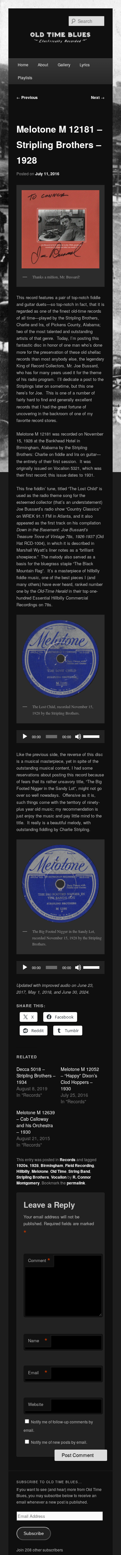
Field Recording (79, 1165)
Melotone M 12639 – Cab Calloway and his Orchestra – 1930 (35, 1122)
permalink (76, 1183)
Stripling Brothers (32, 1177)
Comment (39, 1260)
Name (37, 1340)
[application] (60, 736)
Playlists (25, 77)
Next (98, 97)
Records (68, 1159)
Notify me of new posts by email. (59, 1442)
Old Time (58, 1171)
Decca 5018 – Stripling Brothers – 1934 (35, 1075)
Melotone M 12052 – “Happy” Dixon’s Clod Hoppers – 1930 (80, 1079)
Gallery (64, 64)
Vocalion (58, 1177)
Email (37, 1372)
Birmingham (52, 1165)
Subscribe (34, 1533)
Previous (27, 97)
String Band (79, 1171)
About (43, 64)
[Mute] (78, 736)
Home (23, 64)
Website (35, 1404)
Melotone (40, 1171)
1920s (22, 1165)
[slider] (92, 736)
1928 (34, 1165)
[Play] (25, 736)
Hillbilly (23, 1171)
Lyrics (85, 64)
